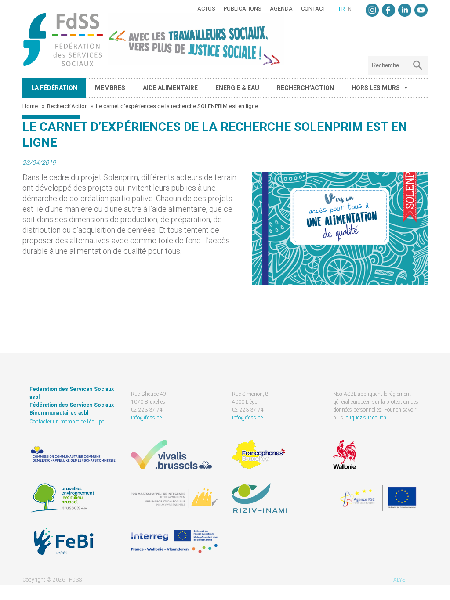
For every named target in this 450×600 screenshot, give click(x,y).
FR (342, 9)
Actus (206, 8)
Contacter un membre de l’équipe (66, 422)
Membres (110, 87)
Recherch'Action (67, 106)
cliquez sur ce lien (366, 418)
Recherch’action (305, 87)
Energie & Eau (237, 87)
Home (30, 106)
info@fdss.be (146, 418)
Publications (242, 8)
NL (351, 9)
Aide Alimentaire (170, 87)
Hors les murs (376, 87)
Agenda (281, 8)
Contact (313, 8)
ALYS (399, 580)
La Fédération (54, 87)
